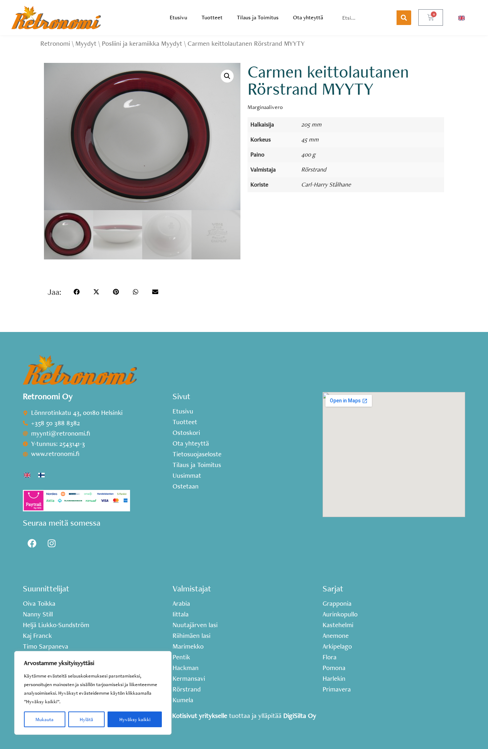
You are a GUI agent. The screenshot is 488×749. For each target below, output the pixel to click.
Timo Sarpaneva (45, 646)
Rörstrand (313, 169)
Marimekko (188, 646)
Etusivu (178, 17)
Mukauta (44, 719)
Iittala (181, 614)
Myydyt (85, 43)
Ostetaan (186, 486)
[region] (92, 693)
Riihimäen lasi (191, 635)
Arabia (181, 603)
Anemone (336, 635)
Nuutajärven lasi (195, 625)
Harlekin (334, 678)
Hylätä (86, 719)
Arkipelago (337, 646)
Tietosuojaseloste (197, 454)
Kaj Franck (37, 635)
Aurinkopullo (340, 614)
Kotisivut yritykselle (199, 715)
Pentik (181, 657)
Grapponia (337, 603)
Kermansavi (189, 678)
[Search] (404, 17)
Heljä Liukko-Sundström (56, 625)
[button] (227, 76)
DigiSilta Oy (299, 715)
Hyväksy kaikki (134, 719)
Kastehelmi (338, 625)
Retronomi (55, 43)
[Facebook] (32, 543)
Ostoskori (186, 432)
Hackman (186, 667)
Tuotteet (212, 17)
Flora (330, 657)
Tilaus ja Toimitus (258, 17)
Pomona (334, 667)
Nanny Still (38, 614)
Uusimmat (187, 475)
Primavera (337, 689)
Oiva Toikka (39, 603)
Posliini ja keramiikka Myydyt (142, 43)
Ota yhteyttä (308, 17)
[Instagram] (51, 543)
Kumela (183, 700)
